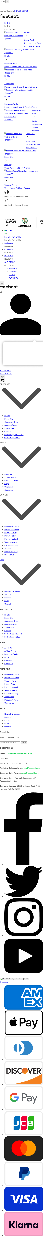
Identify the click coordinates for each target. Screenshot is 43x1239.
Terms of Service (10, 542)
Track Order (9, 548)
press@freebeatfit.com (31, 768)
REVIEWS (8, 255)
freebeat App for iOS (12, 437)
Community (8, 487)
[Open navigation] (2, 282)
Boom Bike (8, 419)
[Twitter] (23, 896)
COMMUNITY (14, 271)
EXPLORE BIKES (21, 11)
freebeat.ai (13, 268)
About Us (8, 474)
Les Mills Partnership (12, 237)
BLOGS (12, 274)
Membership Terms (11, 526)
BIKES (7, 23)
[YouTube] (23, 974)
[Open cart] (2, 378)
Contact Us (8, 490)
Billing (6, 600)
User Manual (9, 554)
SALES (9, 230)
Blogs (6, 483)
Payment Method (11, 539)
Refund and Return (11, 529)
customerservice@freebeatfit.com (19, 753)
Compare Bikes (10, 425)
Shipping (7, 594)
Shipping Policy (10, 532)
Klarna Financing (11, 545)
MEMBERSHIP (6, 373)
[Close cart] (7, 1)
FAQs (2, 559)
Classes (7, 431)
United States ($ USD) (21, 979)
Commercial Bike (11, 422)
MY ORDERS (5, 370)
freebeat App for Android (13, 434)
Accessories (9, 428)
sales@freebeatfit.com (29, 773)
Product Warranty (11, 551)
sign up (24, 742)
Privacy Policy (10, 536)
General (7, 604)
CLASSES (8, 249)
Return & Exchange (12, 591)
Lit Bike (7, 415)
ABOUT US (13, 278)
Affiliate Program (10, 477)
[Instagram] (23, 935)
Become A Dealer (11, 480)
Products (7, 597)
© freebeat (4, 982)
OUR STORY (9, 262)
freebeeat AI (9, 243)
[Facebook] (23, 864)
